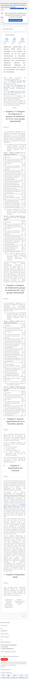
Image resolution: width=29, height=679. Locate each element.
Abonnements (4, 625)
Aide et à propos (4, 633)
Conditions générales (6, 669)
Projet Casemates (5, 636)
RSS (2, 628)
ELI (1, 640)
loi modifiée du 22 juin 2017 (16, 91)
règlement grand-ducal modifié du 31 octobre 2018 (14, 505)
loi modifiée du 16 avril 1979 (16, 80)
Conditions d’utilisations (6, 672)
